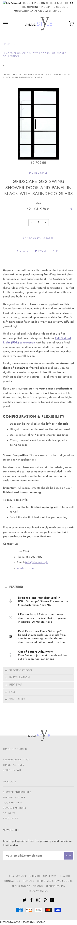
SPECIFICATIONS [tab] (20, 670)
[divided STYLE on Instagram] (38, 900)
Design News (12, 770)
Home (6, 44)
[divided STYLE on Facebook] (31, 900)
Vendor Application (16, 759)
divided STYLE (38, 172)
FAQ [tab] (12, 692)
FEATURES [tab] (16, 587)
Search (65, 876)
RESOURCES (10, 818)
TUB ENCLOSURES (14, 797)
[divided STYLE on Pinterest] (45, 900)
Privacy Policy (38, 891)
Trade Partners (13, 764)
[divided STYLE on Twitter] (25, 900)
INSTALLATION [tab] (19, 677)
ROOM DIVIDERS (13, 802)
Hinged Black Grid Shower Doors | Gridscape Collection (34, 55)
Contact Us (12, 881)
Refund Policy (55, 886)
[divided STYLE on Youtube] (52, 900)
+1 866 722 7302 (17, 876)
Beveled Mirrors (14, 808)
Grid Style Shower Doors (55, 881)
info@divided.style (36, 562)
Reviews (28, 881)
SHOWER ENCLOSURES (17, 792)
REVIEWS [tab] (15, 684)
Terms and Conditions (27, 886)
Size (38, 202)
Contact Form (25, 568)
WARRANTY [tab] (17, 699)
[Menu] (5, 23)
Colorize (9, 813)
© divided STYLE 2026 (43, 876)
